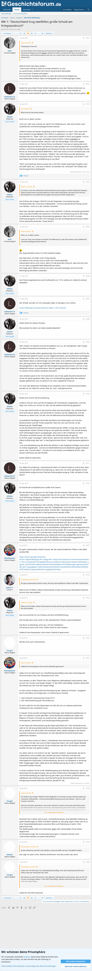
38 (24, 33)
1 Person (25, 176)
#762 (87, 84)
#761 (87, 38)
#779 (87, 842)
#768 (87, 319)
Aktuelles (27, 9)
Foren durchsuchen (20, 13)
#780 (87, 862)
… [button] (17, 33)
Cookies (26, 957)
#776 (87, 638)
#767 (87, 299)
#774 (87, 575)
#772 (87, 483)
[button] (32, 9)
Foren (16, 9)
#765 (87, 227)
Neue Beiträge (6, 13)
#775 (87, 598)
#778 (87, 788)
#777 (87, 658)
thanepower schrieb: (28, 579)
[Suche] (88, 9)
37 (20, 33)
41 (35, 33)
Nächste (49, 33)
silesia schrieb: (26, 43)
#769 (87, 342)
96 (42, 33)
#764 (87, 182)
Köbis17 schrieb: (26, 187)
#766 (87, 276)
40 (31, 33)
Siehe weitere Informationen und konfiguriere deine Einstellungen (28, 966)
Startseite (7, 9)
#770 (87, 394)
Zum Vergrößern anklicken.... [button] (54, 812)
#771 (87, 463)
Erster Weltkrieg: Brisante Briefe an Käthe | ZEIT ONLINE (42, 308)
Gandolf (6, 29)
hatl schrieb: (25, 109)
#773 (87, 545)
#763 (87, 104)
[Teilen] (83, 38)
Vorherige (7, 33)
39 (28, 33)
